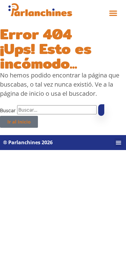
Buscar (8, 110)
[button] (113, 13)
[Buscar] (101, 110)
